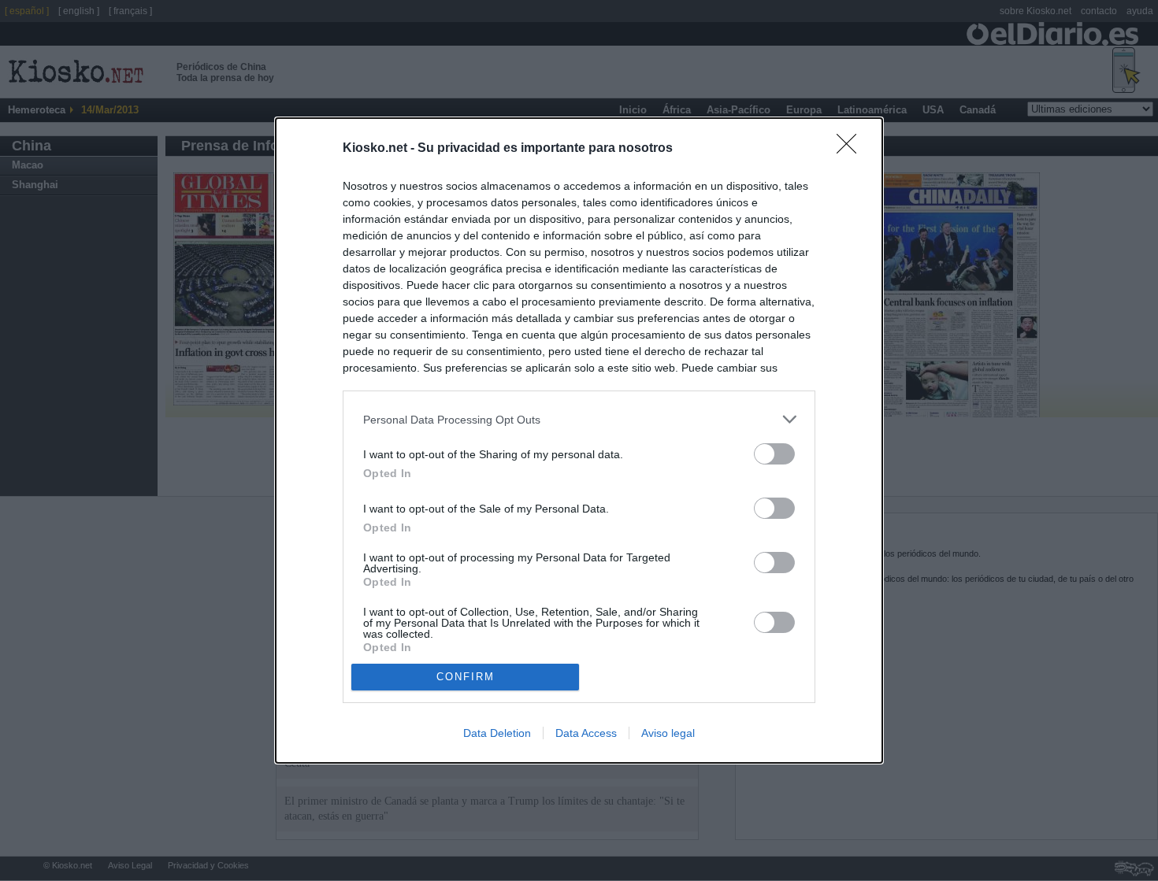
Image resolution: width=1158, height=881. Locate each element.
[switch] (774, 454)
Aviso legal (668, 733)
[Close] (852, 149)
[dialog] (579, 440)
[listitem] (579, 419)
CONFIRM (465, 677)
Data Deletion (497, 733)
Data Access (586, 733)
